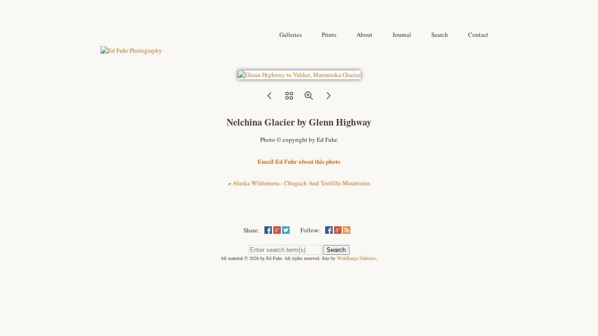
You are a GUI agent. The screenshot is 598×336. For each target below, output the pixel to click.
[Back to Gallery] (299, 74)
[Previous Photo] (269, 98)
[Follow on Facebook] (329, 230)
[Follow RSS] (346, 230)
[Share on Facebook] (268, 230)
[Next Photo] (328, 98)
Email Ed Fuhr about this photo (299, 161)
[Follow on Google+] (338, 230)
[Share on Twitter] (286, 230)
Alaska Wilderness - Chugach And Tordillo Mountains (301, 183)
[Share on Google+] (277, 230)
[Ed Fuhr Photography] (131, 50)
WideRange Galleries (356, 258)
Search (336, 249)
